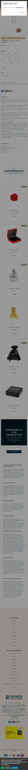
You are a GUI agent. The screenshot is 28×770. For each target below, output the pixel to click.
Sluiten (21, 12)
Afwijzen (7, 768)
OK (2, 768)
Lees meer (14, 768)
